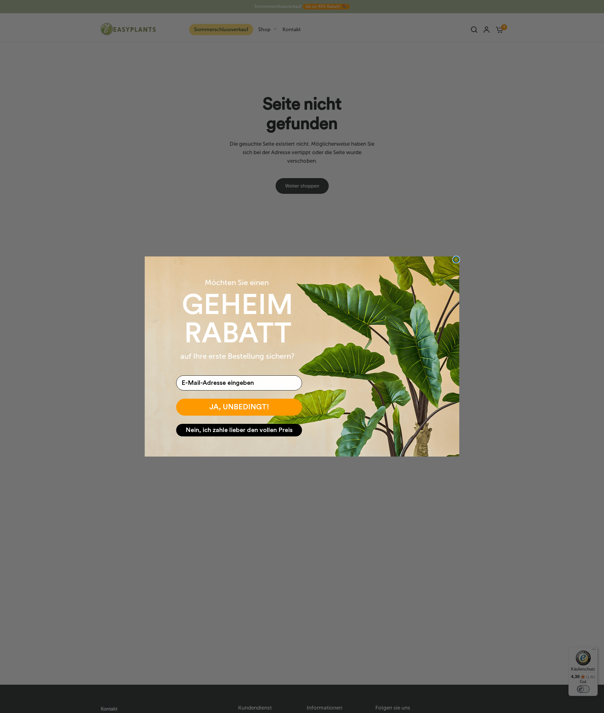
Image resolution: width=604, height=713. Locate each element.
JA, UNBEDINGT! (239, 407)
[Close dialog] (456, 259)
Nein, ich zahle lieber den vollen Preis (239, 430)
